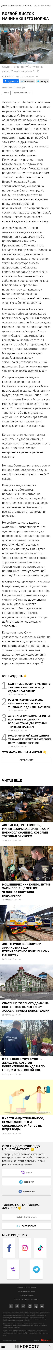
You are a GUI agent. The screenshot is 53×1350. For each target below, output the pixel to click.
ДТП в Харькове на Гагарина (16, 5)
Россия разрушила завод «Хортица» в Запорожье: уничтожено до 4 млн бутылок (29, 703)
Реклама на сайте (27, 1295)
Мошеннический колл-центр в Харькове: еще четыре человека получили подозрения (29, 739)
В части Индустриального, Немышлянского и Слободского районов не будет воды (23, 1123)
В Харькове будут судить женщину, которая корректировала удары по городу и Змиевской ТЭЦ (23, 1064)
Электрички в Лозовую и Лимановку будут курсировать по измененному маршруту (25, 949)
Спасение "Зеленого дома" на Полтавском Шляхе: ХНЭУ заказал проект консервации (25, 1007)
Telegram (29, 1182)
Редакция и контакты (26, 1291)
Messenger (29, 1191)
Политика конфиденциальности (26, 1299)
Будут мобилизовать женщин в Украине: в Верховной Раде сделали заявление (29, 687)
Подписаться (29, 1226)
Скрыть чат (26, 760)
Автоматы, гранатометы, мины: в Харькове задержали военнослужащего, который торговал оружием (25, 830)
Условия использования (26, 1287)
